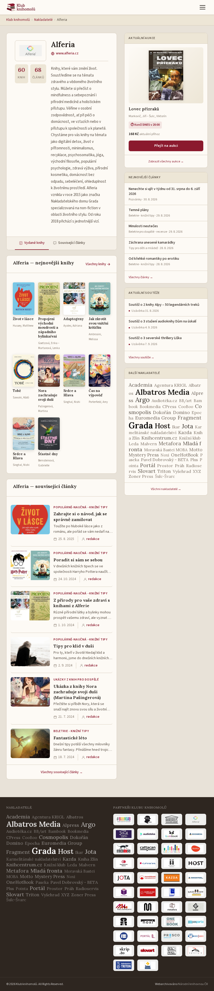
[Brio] (123, 848)
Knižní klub (189, 438)
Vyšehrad (182, 471)
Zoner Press (141, 476)
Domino (181, 412)
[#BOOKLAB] (123, 819)
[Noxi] (147, 921)
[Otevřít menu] (202, 7)
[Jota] (123, 878)
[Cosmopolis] (171, 848)
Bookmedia (150, 406)
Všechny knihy (96, 264)
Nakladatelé (43, 19)
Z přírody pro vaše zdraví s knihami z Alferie (82, 603)
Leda (134, 443)
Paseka (42, 882)
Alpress (70, 825)
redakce (92, 539)
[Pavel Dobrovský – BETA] (123, 936)
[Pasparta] (195, 921)
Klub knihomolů (18, 19)
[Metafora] (171, 907)
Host (162, 425)
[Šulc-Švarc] (171, 950)
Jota (187, 426)
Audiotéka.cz (164, 400)
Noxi (164, 455)
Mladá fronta (46, 870)
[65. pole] (147, 819)
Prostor (165, 465)
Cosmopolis (53, 837)
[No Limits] (123, 921)
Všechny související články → (62, 772)
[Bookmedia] (195, 834)
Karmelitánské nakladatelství (33, 859)
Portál (147, 465)
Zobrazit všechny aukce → (166, 161)
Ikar (176, 426)
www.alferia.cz (67, 53)
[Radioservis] (195, 936)
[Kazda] (171, 878)
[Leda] (171, 892)
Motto (195, 450)
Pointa (22, 888)
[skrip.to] (123, 950)
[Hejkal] (171, 863)
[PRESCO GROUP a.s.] (171, 936)
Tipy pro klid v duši (74, 646)
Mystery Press (144, 455)
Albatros (74, 817)
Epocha (32, 843)
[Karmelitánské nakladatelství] (147, 878)
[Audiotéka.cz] (147, 834)
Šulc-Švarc (165, 476)
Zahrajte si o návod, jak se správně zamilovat (80, 516)
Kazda (185, 432)
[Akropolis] (171, 819)
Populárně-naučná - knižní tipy (81, 507)
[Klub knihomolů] (21, 7)
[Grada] (147, 863)
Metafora (170, 443)
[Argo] (123, 834)
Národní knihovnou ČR (193, 984)
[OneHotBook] (171, 921)
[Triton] (123, 965)
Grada (141, 425)
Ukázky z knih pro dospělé (76, 679)
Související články (71, 242)
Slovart (147, 471)
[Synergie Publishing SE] (195, 950)
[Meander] (147, 907)
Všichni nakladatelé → (166, 489)
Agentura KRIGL (170, 385)
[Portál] (147, 936)
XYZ (197, 471)
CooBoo (185, 406)
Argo (142, 400)
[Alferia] (195, 819)
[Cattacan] (147, 848)
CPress (169, 406)
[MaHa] (123, 907)
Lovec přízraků (144, 108)
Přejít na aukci (166, 145)
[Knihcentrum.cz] (195, 878)
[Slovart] (147, 950)
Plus (194, 459)
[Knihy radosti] (123, 892)
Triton (164, 471)
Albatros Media (162, 392)
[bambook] (171, 834)
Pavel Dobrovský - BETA (164, 459)
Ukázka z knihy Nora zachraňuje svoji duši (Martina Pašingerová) (77, 692)
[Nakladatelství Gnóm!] (195, 907)
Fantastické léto (70, 737)
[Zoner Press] (147, 965)
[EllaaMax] (195, 848)
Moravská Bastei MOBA (165, 449)
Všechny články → (141, 277)
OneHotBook (184, 455)
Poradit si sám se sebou (78, 559)
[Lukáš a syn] (195, 892)
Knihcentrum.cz (159, 438)
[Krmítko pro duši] (147, 892)
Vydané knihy (34, 242)
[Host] (195, 863)
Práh (179, 465)
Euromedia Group (155, 418)
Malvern (148, 443)
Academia (140, 385)
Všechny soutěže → (141, 357)
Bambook (57, 831)
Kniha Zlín (88, 859)
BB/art (185, 400)
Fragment (189, 418)
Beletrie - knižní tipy (71, 731)
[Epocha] (123, 863)
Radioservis (87, 888)
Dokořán (162, 412)
